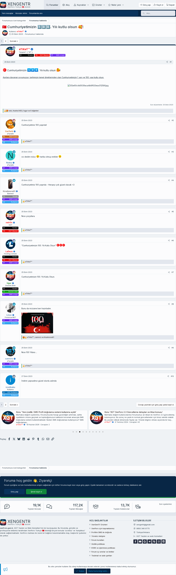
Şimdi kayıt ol (36, 492)
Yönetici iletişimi (98, 536)
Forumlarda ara (35, 13)
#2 (173, 120)
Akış (67, 5)
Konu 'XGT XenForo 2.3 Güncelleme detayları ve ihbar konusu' (134, 412)
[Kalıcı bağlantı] (62, 70)
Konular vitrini (21, 13)
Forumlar (54, 5)
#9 (173, 348)
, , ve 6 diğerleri (23, 111)
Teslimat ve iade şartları (101, 555)
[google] (145, 541)
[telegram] (149, 541)
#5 (173, 212)
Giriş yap (14, 492)
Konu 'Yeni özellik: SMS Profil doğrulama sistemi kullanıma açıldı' (46, 412)
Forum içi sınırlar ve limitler (102, 552)
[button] (88, 5)
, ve (40, 337)
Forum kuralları (97, 540)
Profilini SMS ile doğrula (101, 532)
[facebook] (135, 541)
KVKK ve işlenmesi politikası (103, 548)
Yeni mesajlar (7, 13)
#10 (172, 376)
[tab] (73, 432)
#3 (173, 152)
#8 (173, 304)
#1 (171, 62)
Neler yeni (116, 5)
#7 (173, 272)
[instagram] (159, 541)
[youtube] (140, 541)
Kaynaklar (81, 5)
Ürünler (98, 5)
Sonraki (13, 41)
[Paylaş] (167, 62)
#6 (173, 240)
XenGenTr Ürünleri (99, 524)
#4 (173, 180)
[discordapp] (163, 541)
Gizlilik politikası (98, 544)
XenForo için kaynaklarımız (102, 528)
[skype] (154, 541)
